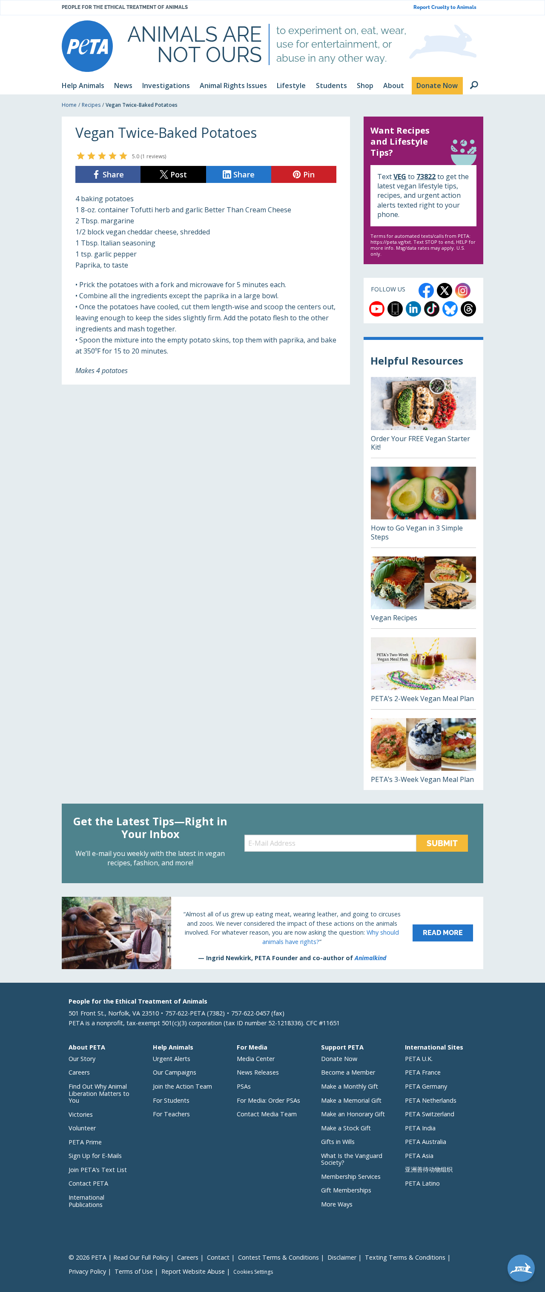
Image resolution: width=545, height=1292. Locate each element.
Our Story (82, 1059)
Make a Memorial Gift (351, 1100)
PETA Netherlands (430, 1100)
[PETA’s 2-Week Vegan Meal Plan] (423, 673)
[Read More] (272, 933)
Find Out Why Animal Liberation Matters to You (99, 1093)
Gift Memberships (346, 1190)
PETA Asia (419, 1156)
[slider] (102, 156)
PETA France (423, 1072)
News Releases (258, 1072)
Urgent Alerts (171, 1059)
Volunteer (82, 1128)
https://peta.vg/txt (390, 242)
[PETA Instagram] (462, 290)
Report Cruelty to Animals (444, 7)
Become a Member (348, 1072)
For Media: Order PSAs (268, 1100)
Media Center (256, 1059)
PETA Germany (426, 1086)
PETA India (420, 1128)
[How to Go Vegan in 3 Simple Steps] (423, 507)
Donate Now (339, 1059)
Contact (218, 1257)
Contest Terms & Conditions (278, 1257)
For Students (171, 1100)
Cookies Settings (253, 1272)
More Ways (337, 1204)
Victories (81, 1114)
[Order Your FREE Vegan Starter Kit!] (423, 417)
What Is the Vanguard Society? (351, 1159)
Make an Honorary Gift (353, 1114)
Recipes (91, 104)
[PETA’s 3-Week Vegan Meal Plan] (423, 754)
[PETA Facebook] (426, 290)
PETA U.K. (419, 1059)
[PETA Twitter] (444, 290)
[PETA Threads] (468, 309)
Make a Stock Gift (346, 1128)
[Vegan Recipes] (423, 592)
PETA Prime (85, 1142)
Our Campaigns (174, 1072)
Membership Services (351, 1176)
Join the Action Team (182, 1086)
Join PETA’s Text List (98, 1170)
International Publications (86, 1201)
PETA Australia (425, 1142)
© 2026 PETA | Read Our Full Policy (119, 1257)
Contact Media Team (267, 1114)
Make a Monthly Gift (349, 1086)
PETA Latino (422, 1183)
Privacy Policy (87, 1271)
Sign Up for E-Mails (95, 1156)
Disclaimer (341, 1257)
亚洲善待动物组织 (429, 1169)
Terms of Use (134, 1271)
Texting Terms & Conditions (405, 1257)
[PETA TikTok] (431, 309)
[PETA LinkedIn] (413, 309)
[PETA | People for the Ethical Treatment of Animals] (87, 46)
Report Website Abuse (193, 1271)
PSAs (244, 1086)
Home (69, 104)
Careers (79, 1072)
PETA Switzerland (429, 1114)
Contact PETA (88, 1183)
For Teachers (171, 1114)
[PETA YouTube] (376, 309)
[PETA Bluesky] (450, 309)
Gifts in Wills (338, 1142)
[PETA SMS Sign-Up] (395, 309)
